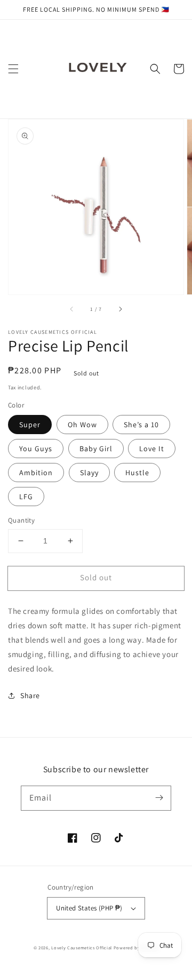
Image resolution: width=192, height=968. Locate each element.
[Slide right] (120, 309)
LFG (26, 496)
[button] (13, 69)
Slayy (89, 472)
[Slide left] (72, 309)
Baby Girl (96, 448)
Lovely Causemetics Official (81, 947)
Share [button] (30, 695)
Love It (151, 448)
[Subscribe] (159, 798)
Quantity (21, 520)
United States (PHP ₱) (89, 908)
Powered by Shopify (136, 947)
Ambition (36, 472)
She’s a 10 (141, 424)
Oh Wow (82, 424)
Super (30, 424)
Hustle (137, 472)
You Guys (35, 448)
